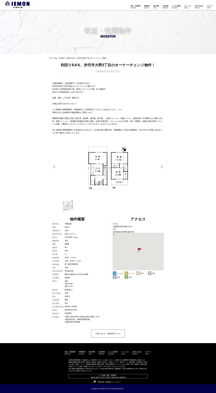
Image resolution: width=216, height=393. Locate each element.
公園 (130, 277)
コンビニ (119, 273)
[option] (108, 167)
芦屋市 (108, 377)
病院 (141, 273)
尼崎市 (93, 377)
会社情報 (165, 7)
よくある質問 (176, 7)
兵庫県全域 (122, 377)
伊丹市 (103, 377)
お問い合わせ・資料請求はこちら (108, 333)
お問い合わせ (199, 7)
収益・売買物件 (135, 7)
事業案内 (147, 7)
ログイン (210, 7)
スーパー (131, 273)
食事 (118, 277)
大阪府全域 (114, 377)
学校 (153, 273)
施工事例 (156, 7)
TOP (50, 58)
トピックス (187, 7)
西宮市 (98, 377)
